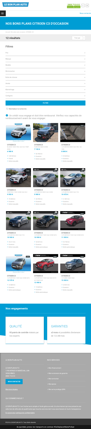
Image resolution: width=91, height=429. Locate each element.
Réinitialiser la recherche (18, 109)
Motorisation (10, 71)
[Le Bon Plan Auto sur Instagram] (87, 5)
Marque (8, 59)
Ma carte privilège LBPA (57, 389)
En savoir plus (10, 413)
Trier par (77, 38)
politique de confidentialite (25, 413)
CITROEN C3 (18, 147)
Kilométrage (10, 89)
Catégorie (9, 96)
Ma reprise (52, 384)
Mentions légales (12, 389)
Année (8, 83)
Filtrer (45, 103)
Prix (7, 53)
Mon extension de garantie (58, 373)
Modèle (8, 65)
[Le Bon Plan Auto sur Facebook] (83, 5)
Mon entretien (54, 379)
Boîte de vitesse (11, 77)
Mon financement (55, 368)
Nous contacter (85, 13)
